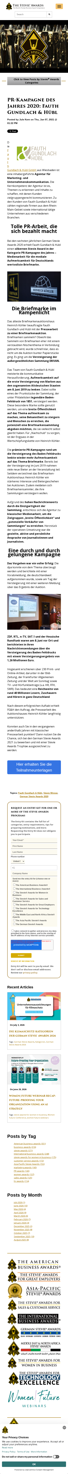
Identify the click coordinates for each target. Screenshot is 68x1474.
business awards (25, 1147)
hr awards (21, 1181)
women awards (24, 1174)
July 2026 (19, 1202)
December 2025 (23, 1226)
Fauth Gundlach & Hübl (30, 793)
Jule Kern (24, 119)
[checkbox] (34, 904)
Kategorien (40, 1042)
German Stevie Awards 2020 (34, 796)
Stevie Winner (50, 793)
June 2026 (20, 1205)
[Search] (49, 14)
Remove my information (22, 961)
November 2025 (23, 1229)
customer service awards (29, 1160)
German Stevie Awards (24, 1042)
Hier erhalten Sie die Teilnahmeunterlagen (34, 767)
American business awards (30, 1143)
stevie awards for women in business (30, 1114)
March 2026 (21, 1215)
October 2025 (22, 1233)
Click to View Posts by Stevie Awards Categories (36, 81)
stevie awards (23, 1150)
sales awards (23, 1177)
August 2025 (21, 1239)
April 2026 (20, 1212)
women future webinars (38, 1117)
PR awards (21, 1170)
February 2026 (22, 1219)
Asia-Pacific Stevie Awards (29, 1164)
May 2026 (20, 1209)
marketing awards (25, 1167)
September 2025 (24, 1236)
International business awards (31, 1153)
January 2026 (21, 1222)
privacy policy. (30, 972)
